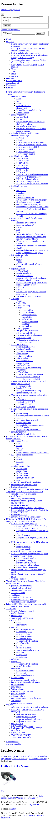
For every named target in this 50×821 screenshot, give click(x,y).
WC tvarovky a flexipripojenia (28, 296)
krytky (19, 289)
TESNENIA (11, 609)
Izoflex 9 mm (21, 471)
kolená (19, 257)
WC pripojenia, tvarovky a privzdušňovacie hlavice (27, 332)
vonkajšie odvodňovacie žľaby (28, 390)
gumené (14, 627)
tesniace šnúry (17, 620)
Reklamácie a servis (14, 81)
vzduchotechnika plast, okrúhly (24, 599)
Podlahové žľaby (23, 305)
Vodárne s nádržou (18, 579)
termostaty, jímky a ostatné (27, 420)
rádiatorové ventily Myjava (27, 239)
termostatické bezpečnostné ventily (30, 425)
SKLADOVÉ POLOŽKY (22, 737)
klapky (19, 227)
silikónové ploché (18, 696)
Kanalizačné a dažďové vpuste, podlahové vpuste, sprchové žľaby (28, 382)
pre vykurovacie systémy (26, 558)
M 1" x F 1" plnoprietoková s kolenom (32, 184)
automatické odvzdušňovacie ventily (31, 246)
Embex (13, 809)
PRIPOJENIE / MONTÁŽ (22, 726)
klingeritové (16, 661)
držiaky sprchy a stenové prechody (30, 122)
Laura (18, 99)
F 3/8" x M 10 (22, 170)
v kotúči (19, 397)
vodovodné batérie (18, 96)
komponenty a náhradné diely (23, 498)
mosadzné (20, 193)
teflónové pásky (17, 613)
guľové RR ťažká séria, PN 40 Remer (31, 145)
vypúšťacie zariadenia (25, 351)
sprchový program (18, 115)
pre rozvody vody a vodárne (27, 565)
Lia (17, 101)
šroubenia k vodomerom (26, 223)
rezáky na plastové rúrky (26, 717)
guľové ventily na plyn (25, 154)
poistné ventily (22, 413)
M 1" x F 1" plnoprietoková (27, 181)
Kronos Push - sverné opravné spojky (31, 200)
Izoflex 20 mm (22, 475)
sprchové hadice (22, 117)
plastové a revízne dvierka (21, 586)
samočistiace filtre (23, 423)
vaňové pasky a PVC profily (22, 618)
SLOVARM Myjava (19, 344)
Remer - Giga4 (22, 108)
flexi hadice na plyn (19, 186)
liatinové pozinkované (25, 197)
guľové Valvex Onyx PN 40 (27, 147)
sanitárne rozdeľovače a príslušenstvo (26, 517)
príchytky (20, 287)
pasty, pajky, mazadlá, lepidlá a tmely (26, 698)
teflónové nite (16, 616)
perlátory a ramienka (24, 276)
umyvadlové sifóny (29, 315)
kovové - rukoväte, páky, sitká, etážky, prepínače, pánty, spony (31, 283)
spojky (19, 259)
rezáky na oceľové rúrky (26, 721)
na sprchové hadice (24, 638)
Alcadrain (15, 298)
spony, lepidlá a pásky (25, 478)
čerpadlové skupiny (19, 514)
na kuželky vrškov (23, 666)
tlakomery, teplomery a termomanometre (32, 416)
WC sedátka (21, 303)
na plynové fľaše (23, 634)
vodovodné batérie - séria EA (28, 377)
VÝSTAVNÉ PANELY (21, 735)
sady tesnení (16, 687)
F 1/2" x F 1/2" (22, 165)
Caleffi (19, 248)
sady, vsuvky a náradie (25, 406)
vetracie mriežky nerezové (21, 590)
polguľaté (20, 652)
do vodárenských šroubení (27, 641)
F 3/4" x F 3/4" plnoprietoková (28, 177)
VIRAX (9, 705)
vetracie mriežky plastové (21, 588)
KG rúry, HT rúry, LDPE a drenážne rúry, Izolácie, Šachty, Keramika (24, 757)
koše (18, 232)
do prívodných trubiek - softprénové (25, 680)
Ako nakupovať (12, 83)
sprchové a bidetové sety (26, 126)
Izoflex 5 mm (21, 468)
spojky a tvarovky (23, 547)
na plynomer (21, 655)
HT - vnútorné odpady (20, 441)
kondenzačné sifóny (24, 361)
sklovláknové (21, 625)
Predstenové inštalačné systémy (29, 335)
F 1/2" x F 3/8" (22, 158)
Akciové (14, 76)
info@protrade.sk (34, 804)
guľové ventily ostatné (25, 151)
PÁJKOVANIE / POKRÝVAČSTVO (27, 728)
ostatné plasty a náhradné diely (28, 367)
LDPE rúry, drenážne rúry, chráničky (26, 482)
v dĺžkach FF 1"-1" (24, 404)
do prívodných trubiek (25, 629)
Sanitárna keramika (24, 342)
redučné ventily (22, 427)
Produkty (10, 41)
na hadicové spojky (24, 632)
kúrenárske (15, 668)
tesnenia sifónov (17, 684)
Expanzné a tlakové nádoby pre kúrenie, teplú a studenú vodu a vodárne (29, 554)
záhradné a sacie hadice (25, 434)
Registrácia (15, 10)
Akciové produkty (13, 744)
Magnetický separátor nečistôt (28, 429)
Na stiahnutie (11, 85)
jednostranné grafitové (25, 675)
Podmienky (10, 78)
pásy (18, 480)
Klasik (19, 103)
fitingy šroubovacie (24, 535)
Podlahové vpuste (23, 338)
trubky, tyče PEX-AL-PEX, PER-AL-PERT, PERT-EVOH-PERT (31, 527)
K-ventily (20, 138)
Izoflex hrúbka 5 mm (15, 766)
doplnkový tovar (18, 269)
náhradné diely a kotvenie (26, 567)
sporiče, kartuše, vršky (25, 273)
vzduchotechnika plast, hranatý (23, 602)
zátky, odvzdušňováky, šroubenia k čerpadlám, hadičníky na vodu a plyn (31, 235)
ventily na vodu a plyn (20, 135)
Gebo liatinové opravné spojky (28, 202)
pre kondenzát (27, 326)
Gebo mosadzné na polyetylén (28, 204)
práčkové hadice (23, 271)
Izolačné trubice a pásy (20, 466)
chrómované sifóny (24, 124)
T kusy (19, 262)
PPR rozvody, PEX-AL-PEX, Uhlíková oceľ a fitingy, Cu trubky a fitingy (29, 56)
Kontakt (9, 87)
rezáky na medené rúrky (26, 714)
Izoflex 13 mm (22, 473)
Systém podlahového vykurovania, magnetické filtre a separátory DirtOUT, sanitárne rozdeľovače (27, 490)
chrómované (21, 191)
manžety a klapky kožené (21, 703)
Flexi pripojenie (22, 328)
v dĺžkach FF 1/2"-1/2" (25, 400)
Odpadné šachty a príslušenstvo (24, 485)
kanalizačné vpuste (24, 388)
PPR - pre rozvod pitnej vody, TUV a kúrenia (29, 542)
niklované (20, 195)
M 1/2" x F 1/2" (22, 168)
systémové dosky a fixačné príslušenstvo (27, 508)
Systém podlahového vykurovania (25, 53)
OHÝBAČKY (17, 723)
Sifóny (19, 308)
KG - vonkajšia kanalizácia (22, 455)
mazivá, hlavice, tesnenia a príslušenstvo (32, 452)
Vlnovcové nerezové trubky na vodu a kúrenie (30, 395)
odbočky (19, 450)
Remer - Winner (22, 112)
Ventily (19, 301)
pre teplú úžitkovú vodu (26, 563)
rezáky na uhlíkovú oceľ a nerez (29, 719)
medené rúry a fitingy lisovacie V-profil (27, 551)
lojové (18, 622)
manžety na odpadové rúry (22, 691)
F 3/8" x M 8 (21, 172)
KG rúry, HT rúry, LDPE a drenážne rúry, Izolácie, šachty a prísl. (28, 49)
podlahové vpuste (23, 386)
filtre (18, 230)
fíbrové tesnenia (17, 678)
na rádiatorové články (25, 671)
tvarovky (20, 448)
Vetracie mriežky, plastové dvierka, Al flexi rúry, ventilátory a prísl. (28, 61)
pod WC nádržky (18, 694)
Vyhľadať (7, 33)
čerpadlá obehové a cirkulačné (23, 494)
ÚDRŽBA (15, 730)
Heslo (5, 20)
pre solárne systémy (24, 560)
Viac (3, 791)
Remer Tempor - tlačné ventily (28, 110)
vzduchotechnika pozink (21, 597)
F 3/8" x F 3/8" (22, 161)
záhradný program (18, 432)
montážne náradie (23, 549)
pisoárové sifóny (23, 363)
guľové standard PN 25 (25, 149)
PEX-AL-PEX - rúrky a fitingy (24, 524)
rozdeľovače (16, 496)
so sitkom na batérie (24, 648)
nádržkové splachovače (25, 347)
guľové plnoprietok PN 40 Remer (30, 142)
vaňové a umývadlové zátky (27, 650)
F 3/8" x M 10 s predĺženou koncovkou (32, 174)
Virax (13, 71)
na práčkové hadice (24, 636)
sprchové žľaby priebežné (26, 393)
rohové (19, 140)
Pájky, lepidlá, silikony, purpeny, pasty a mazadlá (26, 604)
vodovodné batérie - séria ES (28, 379)
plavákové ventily (23, 349)
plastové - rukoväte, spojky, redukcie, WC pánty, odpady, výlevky (31, 279)
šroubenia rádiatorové (25, 225)
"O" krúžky (16, 701)
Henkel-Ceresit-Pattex (20, 606)
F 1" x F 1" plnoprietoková (27, 179)
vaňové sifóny (27, 310)
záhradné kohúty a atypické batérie (25, 133)
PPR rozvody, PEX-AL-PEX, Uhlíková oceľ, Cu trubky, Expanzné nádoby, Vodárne (26, 520)
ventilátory (15, 595)
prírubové (15, 659)
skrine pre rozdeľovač (20, 505)
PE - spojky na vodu (19, 255)
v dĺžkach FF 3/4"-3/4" (25, 402)
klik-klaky (20, 119)
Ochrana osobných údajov (27, 798)
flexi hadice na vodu (19, 156)
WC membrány (17, 689)
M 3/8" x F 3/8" (22, 163)
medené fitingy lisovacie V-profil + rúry (32, 207)
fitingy (14, 188)
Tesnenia (14, 69)
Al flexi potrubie (18, 593)
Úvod (8, 39)
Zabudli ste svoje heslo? (10, 30)
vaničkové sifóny (28, 312)
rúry (18, 443)
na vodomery (21, 657)
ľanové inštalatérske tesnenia (22, 611)
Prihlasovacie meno (11, 18)
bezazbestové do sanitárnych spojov (25, 682)
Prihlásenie (5, 10)
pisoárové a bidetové (30, 321)
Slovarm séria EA (23, 106)
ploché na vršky (22, 643)
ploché (19, 645)
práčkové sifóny (22, 372)
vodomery (20, 418)
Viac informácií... (29, 815)
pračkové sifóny (28, 319)
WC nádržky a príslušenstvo (27, 340)
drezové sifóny (27, 317)
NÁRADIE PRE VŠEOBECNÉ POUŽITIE (29, 707)
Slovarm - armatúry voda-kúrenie (29, 374)
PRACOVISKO (18, 733)
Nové (13, 74)
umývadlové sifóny (24, 356)
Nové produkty (12, 742)
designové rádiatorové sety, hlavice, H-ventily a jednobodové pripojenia (32, 251)
